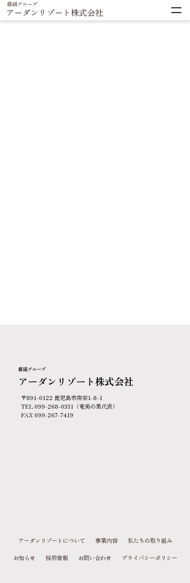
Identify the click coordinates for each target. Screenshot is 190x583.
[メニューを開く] (176, 10)
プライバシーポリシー (149, 558)
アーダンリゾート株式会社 (54, 12)
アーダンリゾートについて (51, 540)
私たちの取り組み (150, 540)
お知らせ (24, 558)
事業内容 (106, 540)
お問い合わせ (94, 558)
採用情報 (57, 558)
